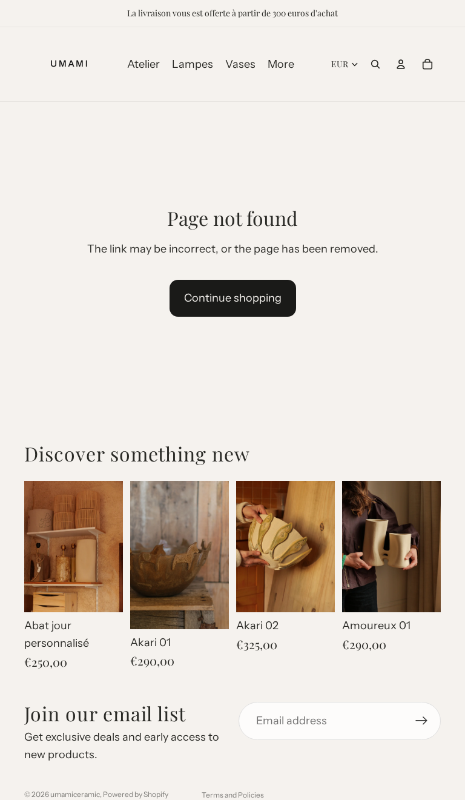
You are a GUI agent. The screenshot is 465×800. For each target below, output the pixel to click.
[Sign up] (421, 721)
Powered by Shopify (135, 794)
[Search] (375, 64)
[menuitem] (281, 64)
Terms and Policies (233, 794)
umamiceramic (75, 794)
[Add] (104, 593)
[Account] (401, 64)
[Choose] (422, 593)
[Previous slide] (37, 547)
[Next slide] (109, 547)
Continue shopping (233, 298)
